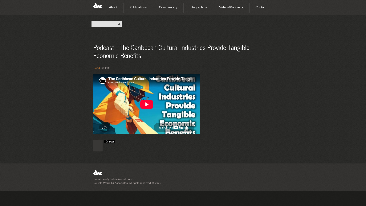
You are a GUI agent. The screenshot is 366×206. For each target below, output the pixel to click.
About (113, 7)
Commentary (168, 7)
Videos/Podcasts (231, 7)
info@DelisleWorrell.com (117, 179)
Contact (260, 7)
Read (96, 67)
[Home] (97, 5)
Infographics (198, 7)
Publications (138, 7)
